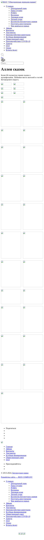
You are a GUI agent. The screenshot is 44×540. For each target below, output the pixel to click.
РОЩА (14, 13)
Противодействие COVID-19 (18, 41)
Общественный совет (15, 39)
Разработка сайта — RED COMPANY (17, 477)
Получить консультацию (21, 24)
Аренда (9, 43)
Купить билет (11, 50)
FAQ (8, 46)
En (2, 58)
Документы (11, 32)
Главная (9, 447)
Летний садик (16, 19)
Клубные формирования (16, 37)
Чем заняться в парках (20, 26)
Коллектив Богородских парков (24, 22)
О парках (10, 6)
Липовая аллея (17, 17)
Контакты (10, 30)
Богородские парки (20, 473)
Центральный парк (19, 8)
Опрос (8, 48)
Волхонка (15, 15)
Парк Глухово (16, 11)
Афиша (9, 28)
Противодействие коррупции (18, 35)
